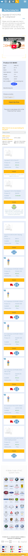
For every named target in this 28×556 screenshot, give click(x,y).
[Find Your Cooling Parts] (11, 6)
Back (24, 18)
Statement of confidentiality (14, 538)
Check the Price (14, 102)
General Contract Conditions (18, 537)
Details (14, 171)
